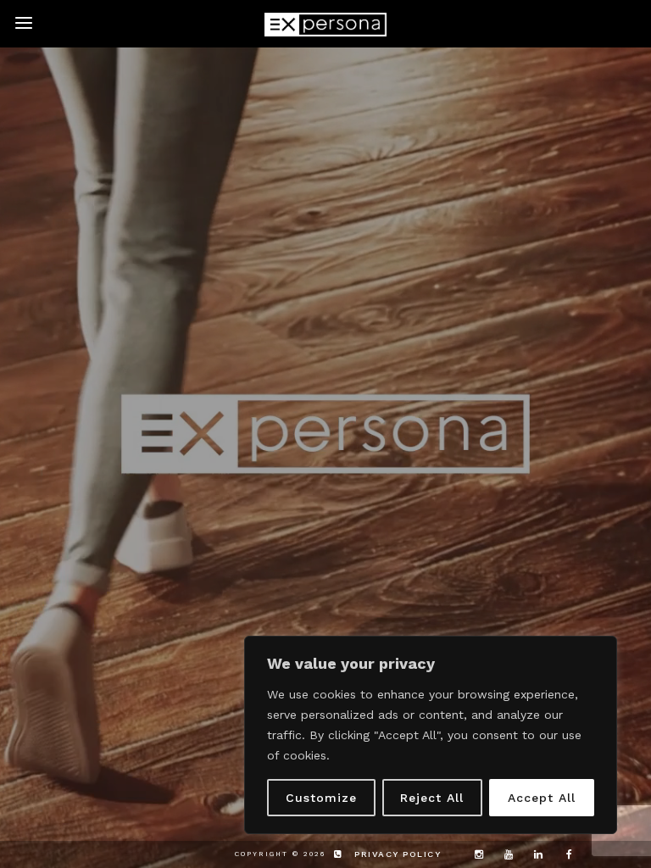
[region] (430, 735)
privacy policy (397, 854)
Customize (321, 797)
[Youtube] (504, 854)
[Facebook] (563, 854)
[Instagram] (474, 854)
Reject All (432, 797)
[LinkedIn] (534, 854)
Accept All (542, 797)
